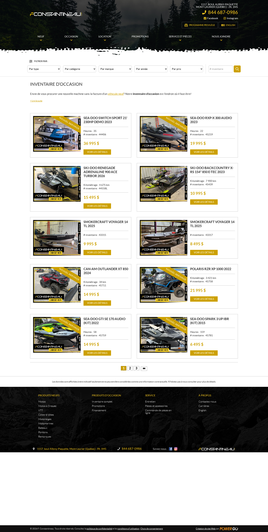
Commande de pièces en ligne (158, 411)
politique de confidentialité (99, 528)
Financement (99, 410)
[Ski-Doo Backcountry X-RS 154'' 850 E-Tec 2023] (163, 184)
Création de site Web (205, 528)
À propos (205, 395)
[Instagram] (175, 448)
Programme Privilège (202, 25)
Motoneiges (44, 419)
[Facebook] (170, 448)
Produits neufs (48, 395)
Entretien (150, 401)
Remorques (44, 436)
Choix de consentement (151, 528)
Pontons (43, 432)
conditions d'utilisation (128, 528)
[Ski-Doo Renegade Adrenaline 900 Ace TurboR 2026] (57, 184)
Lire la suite (36, 101)
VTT (40, 410)
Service (150, 395)
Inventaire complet (102, 401)
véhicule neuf (116, 93)
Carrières (204, 406)
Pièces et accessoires (156, 406)
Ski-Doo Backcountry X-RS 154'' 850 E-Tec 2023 (211, 170)
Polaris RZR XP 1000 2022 (210, 269)
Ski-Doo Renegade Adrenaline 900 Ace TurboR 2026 (100, 172)
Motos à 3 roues (47, 406)
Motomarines (45, 423)
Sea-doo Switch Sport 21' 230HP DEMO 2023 (105, 120)
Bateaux (42, 427)
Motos (42, 401)
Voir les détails (97, 152)
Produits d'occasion (106, 395)
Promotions (98, 406)
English (230, 25)
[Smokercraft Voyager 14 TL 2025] (57, 238)
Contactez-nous (207, 401)
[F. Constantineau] (56, 14)
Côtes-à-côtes (46, 414)
